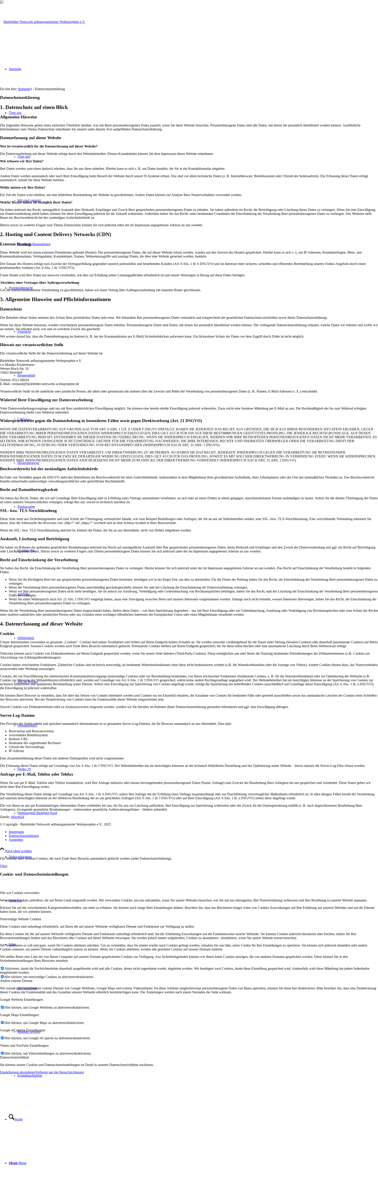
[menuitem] (198, 1075)
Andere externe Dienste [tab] (16, 981)
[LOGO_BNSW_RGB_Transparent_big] (42, 22)
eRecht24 (17, 817)
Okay (4, 866)
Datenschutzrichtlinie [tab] (14, 1057)
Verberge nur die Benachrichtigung (59, 1072)
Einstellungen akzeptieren (17, 1072)
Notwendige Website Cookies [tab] (20, 919)
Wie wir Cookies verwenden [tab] (19, 893)
